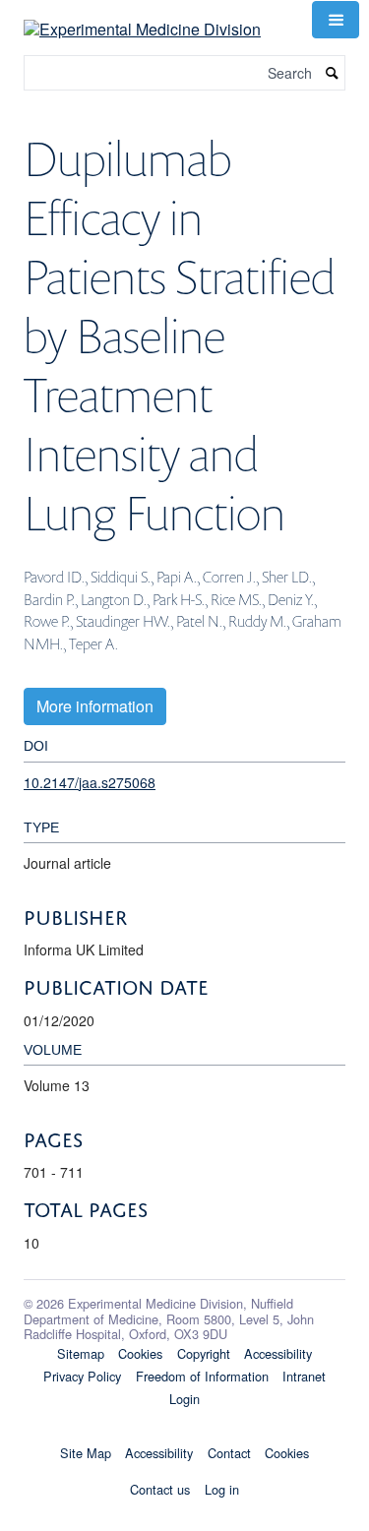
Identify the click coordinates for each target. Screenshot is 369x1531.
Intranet (304, 1376)
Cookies (140, 1353)
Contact (229, 1452)
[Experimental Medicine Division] (142, 17)
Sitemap (80, 1353)
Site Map (85, 1452)
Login (184, 1398)
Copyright (203, 1353)
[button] (335, 19)
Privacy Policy (82, 1376)
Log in (222, 1489)
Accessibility (278, 1353)
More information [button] (95, 706)
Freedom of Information (202, 1376)
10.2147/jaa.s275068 (89, 782)
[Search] (332, 73)
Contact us (160, 1489)
